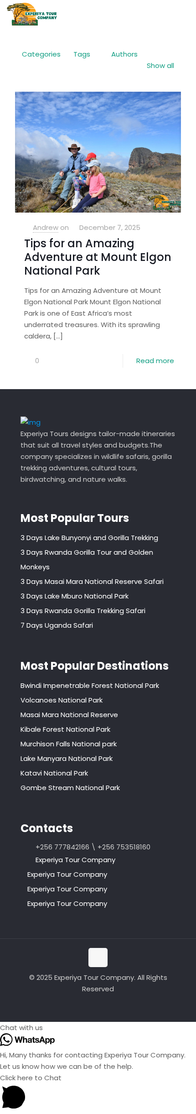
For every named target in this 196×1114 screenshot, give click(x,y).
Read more (155, 360)
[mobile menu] (183, 13)
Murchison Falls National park (69, 744)
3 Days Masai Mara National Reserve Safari (92, 581)
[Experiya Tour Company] (32, 13)
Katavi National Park (54, 773)
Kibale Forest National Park (65, 729)
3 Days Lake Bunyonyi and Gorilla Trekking (89, 537)
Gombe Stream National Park (70, 787)
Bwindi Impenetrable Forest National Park (90, 685)
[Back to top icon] (98, 957)
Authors (124, 54)
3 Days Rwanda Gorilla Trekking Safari (83, 610)
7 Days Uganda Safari (57, 625)
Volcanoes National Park (62, 700)
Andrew (45, 227)
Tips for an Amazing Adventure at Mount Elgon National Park (97, 257)
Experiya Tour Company (75, 859)
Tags (81, 54)
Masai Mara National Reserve (69, 714)
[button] (98, 1027)
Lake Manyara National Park (67, 758)
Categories (41, 54)
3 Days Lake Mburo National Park (75, 596)
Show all (160, 65)
